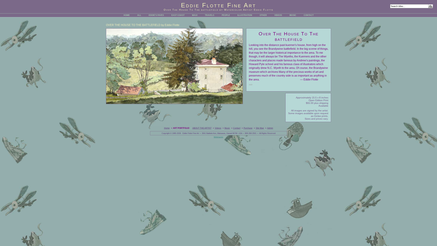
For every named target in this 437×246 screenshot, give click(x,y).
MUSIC (293, 15)
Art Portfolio (181, 128)
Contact (236, 128)
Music (227, 128)
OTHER (263, 15)
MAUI (194, 15)
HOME (127, 15)
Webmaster (218, 137)
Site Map (260, 128)
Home (167, 128)
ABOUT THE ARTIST (202, 128)
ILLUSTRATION (244, 15)
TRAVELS (209, 15)
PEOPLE (226, 15)
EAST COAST (178, 15)
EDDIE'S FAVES (156, 15)
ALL (139, 15)
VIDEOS (278, 15)
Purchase (248, 128)
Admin (270, 128)
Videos (218, 128)
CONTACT (309, 15)
